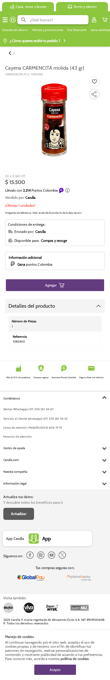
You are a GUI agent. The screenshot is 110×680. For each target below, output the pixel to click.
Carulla (30, 197)
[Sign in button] (94, 20)
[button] (67, 190)
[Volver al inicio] (13, 20)
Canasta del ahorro (15, 30)
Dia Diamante (76, 30)
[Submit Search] (23, 20)
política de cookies (75, 658)
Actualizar (18, 513)
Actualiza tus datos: (18, 497)
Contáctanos (11, 398)
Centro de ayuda (14, 448)
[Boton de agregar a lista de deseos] (95, 81)
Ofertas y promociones (47, 30)
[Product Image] (54, 121)
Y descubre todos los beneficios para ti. (33, 502)
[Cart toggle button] (105, 20)
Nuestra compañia (15, 471)
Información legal (15, 483)
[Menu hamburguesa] (5, 20)
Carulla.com (11, 460)
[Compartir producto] (94, 94)
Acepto (55, 669)
